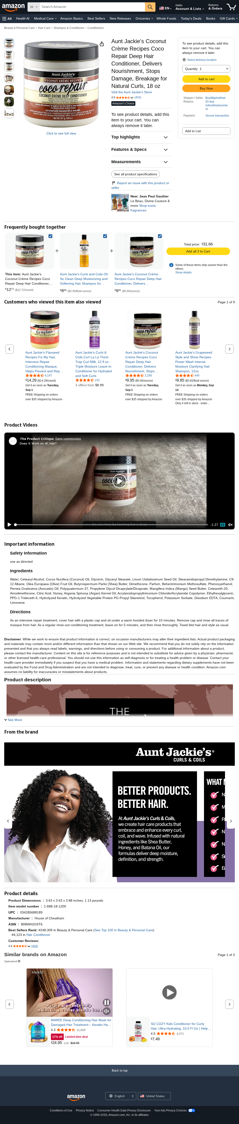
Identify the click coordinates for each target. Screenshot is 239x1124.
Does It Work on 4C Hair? (38, 443)
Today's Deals (191, 18)
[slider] (111, 524)
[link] (84, 250)
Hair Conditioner (38, 935)
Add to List (193, 131)
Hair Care (44, 28)
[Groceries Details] (152, 18)
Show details (183, 272)
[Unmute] (230, 525)
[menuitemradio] (222, 525)
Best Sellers (96, 18)
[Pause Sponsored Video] (107, 1003)
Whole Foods (166, 18)
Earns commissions (68, 438)
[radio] (9, 43)
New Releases (120, 18)
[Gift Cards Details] (237, 18)
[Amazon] (13, 7)
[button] (7, 18)
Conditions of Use (61, 1110)
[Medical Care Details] (56, 18)
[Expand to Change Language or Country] (171, 8)
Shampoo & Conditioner (69, 28)
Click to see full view (61, 133)
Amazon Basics (71, 18)
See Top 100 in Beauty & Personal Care (124, 930)
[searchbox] (92, 7)
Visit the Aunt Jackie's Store (131, 92)
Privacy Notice (85, 1110)
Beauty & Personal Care (19, 28)
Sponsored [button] (10, 961)
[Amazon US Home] (76, 1098)
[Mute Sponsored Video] (107, 1011)
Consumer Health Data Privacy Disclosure (124, 1110)
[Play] (8, 525)
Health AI (22, 18)
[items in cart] (231, 7)
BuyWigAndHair (215, 98)
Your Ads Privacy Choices (170, 1110)
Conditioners (96, 28)
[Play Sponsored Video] (169, 992)
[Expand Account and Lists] (203, 9)
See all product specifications (135, 174)
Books (210, 18)
